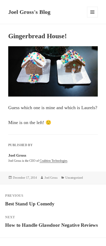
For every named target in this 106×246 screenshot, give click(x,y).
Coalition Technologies (53, 161)
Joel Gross (51, 177)
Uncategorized (74, 177)
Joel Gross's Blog (29, 12)
